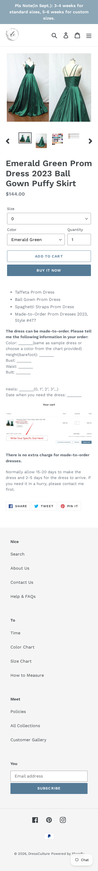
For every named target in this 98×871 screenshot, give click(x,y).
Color (11, 229)
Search (17, 554)
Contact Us (21, 582)
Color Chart (22, 647)
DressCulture (39, 854)
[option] (25, 138)
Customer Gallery (28, 739)
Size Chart (21, 661)
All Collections (25, 725)
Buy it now (49, 270)
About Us (19, 568)
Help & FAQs (23, 596)
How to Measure (27, 675)
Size (10, 209)
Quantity (75, 229)
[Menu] (89, 35)
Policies (18, 711)
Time (15, 632)
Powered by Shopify (67, 854)
